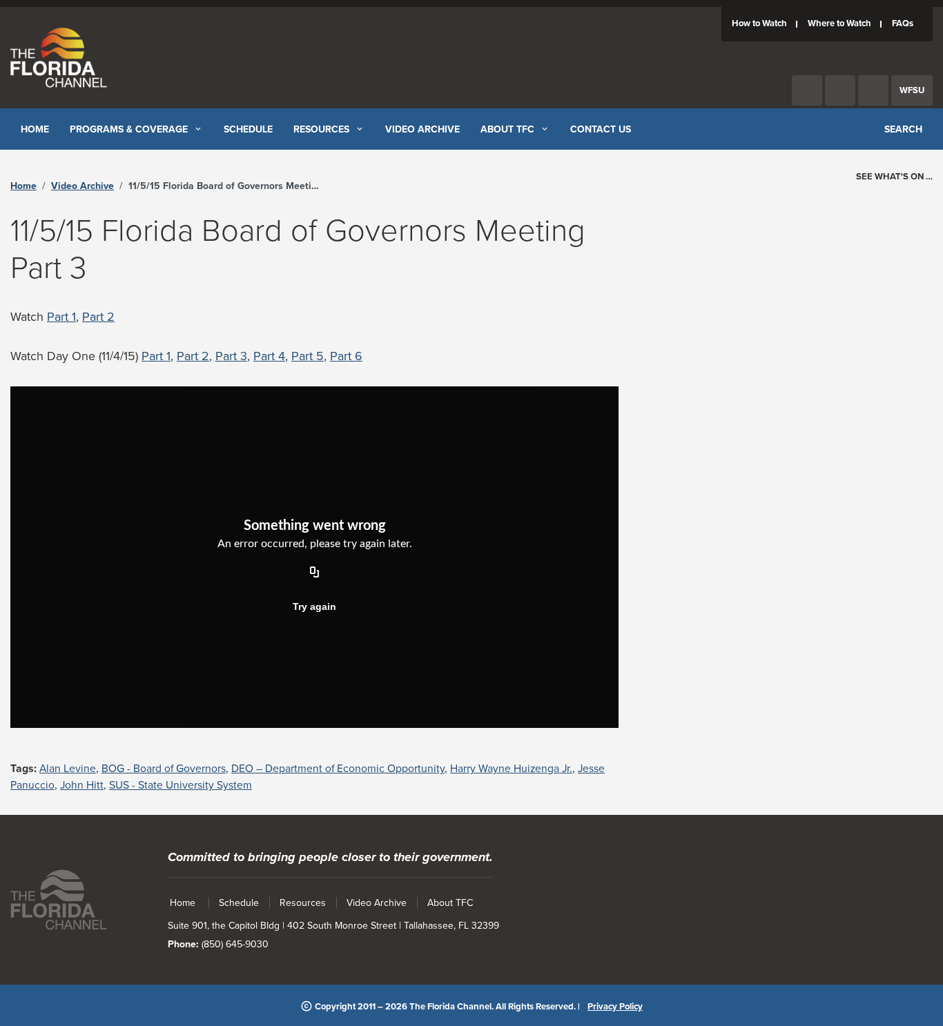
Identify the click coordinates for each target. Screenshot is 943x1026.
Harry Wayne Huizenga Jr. (511, 768)
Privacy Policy (615, 1006)
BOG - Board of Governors (163, 768)
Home (23, 186)
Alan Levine (67, 768)
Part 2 (98, 316)
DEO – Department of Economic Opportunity (338, 768)
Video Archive (82, 186)
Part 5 (307, 356)
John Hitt (82, 785)
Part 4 (269, 356)
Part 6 (346, 356)
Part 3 (231, 356)
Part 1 (61, 316)
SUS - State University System (180, 785)
